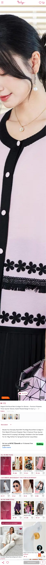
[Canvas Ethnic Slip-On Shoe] (40, 495)
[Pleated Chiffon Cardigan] (29, 516)
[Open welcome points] (39, 555)
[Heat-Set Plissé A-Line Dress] (29, 472)
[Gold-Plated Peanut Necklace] (28, 495)
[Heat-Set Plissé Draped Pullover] (17, 516)
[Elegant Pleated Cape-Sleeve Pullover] (40, 516)
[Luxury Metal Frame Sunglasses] (17, 495)
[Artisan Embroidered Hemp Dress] (5, 495)
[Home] (21, 2)
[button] (23, 203)
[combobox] (10, 411)
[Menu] (2, 2)
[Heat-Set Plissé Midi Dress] (17, 472)
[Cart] (43, 2)
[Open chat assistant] (39, 548)
